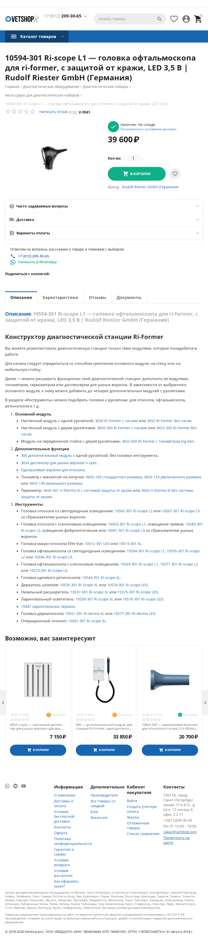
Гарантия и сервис (64, 852)
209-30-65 (62, 15)
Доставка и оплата (63, 803)
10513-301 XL (130, 543)
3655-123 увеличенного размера (172, 477)
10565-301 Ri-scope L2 (133, 510)
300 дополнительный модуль (46, 455)
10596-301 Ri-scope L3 (53, 557)
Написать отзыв (53, 111)
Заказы (133, 817)
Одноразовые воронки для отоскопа (53, 469)
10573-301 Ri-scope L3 (48, 570)
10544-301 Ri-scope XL (101, 577)
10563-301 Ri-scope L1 (127, 524)
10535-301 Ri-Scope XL (79, 584)
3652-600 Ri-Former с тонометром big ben (158, 441)
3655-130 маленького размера (55, 483)
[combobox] (130, 19)
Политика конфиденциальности (73, 841)
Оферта (60, 832)
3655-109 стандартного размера (114, 477)
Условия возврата (62, 862)
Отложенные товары (138, 825)
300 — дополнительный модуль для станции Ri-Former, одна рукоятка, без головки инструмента (104, 727)
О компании (64, 795)
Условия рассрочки (63, 873)
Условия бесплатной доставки (64, 816)
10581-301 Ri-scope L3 (126, 530)
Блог (94, 811)
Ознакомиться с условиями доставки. (148, 129)
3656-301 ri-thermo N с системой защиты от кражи (87, 490)
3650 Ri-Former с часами (116, 420)
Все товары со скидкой (103, 803)
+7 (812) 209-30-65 (33, 256)
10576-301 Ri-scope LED (143, 599)
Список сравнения (143, 833)
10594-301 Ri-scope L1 (146, 551)
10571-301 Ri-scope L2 (179, 564)
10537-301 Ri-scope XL (89, 592)
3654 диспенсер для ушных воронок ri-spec (59, 462)
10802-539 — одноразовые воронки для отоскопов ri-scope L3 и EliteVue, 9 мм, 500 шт (170, 727)
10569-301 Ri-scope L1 (139, 564)
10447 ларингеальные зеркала (48, 606)
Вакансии (99, 817)
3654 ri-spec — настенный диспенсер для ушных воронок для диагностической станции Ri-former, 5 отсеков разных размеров (37, 727)
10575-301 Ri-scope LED (138, 592)
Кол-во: (115, 158)
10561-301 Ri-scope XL (87, 620)
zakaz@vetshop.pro (179, 831)
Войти (132, 800)
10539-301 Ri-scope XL (94, 599)
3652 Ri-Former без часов (169, 420)
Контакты (62, 827)
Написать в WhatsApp (37, 261)
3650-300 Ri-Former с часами (122, 427)
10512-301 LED (97, 543)
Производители (104, 795)
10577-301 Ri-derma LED (134, 613)
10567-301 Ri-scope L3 (181, 510)
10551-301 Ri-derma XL (84, 613)
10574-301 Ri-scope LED (127, 584)
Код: (73, 112)
